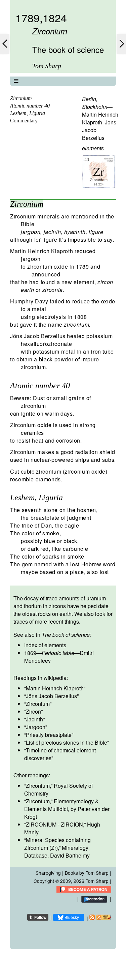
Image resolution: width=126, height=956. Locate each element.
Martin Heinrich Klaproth (100, 118)
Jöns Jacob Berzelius (51, 696)
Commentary (24, 120)
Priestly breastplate (49, 735)
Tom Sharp (97, 880)
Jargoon (35, 727)
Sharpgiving (48, 872)
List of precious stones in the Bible (66, 742)
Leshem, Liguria (27, 113)
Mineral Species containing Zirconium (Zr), (57, 844)
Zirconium (21, 98)
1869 (30, 653)
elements (93, 148)
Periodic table (58, 653)
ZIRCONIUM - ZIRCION (54, 824)
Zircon (33, 711)
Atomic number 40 (30, 106)
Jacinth (34, 719)
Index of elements (45, 645)
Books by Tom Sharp (87, 872)
